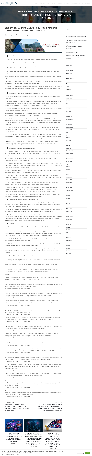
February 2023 (69, 177)
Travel (67, 86)
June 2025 (68, 103)
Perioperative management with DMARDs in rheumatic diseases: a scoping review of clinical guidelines (76, 57)
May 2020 (68, 250)
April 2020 (68, 253)
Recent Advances (70, 78)
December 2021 (69, 214)
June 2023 (68, 166)
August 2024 (69, 129)
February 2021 (69, 240)
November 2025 (69, 95)
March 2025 (68, 111)
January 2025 (69, 116)
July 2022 (68, 195)
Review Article (69, 81)
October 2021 (69, 219)
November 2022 (69, 185)
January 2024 (69, 148)
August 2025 (69, 98)
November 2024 (69, 122)
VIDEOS (48, 3)
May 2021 (68, 232)
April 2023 (68, 171)
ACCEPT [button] (87, 452)
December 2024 (69, 119)
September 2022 (69, 190)
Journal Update (69, 70)
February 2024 (69, 145)
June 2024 (68, 135)
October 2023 (69, 156)
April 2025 (68, 108)
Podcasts (42, 3)
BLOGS (53, 3)
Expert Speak (69, 65)
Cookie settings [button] (80, 453)
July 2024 (68, 132)
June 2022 (68, 198)
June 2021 (68, 229)
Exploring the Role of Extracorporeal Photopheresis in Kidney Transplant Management (74, 46)
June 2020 (68, 248)
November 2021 (69, 216)
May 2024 (68, 137)
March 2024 (68, 143)
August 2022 (69, 193)
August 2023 (69, 161)
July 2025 (68, 100)
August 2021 (69, 224)
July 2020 (68, 245)
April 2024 (68, 140)
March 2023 (68, 174)
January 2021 (69, 243)
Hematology (69, 68)
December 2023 (69, 150)
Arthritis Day (86, 3)
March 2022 (68, 206)
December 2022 (69, 182)
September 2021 (69, 222)
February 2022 (69, 208)
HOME (36, 3)
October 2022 (69, 187)
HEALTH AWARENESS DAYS (73, 3)
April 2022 (68, 203)
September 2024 (69, 127)
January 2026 (69, 93)
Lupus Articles (69, 73)
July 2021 (68, 227)
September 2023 (69, 158)
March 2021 (68, 237)
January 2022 (69, 211)
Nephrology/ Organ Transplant (72, 76)
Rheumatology (21, 35)
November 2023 (69, 153)
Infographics (61, 3)
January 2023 (69, 179)
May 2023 (68, 169)
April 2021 (68, 235)
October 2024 (69, 124)
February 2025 (69, 114)
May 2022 (68, 200)
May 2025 (68, 106)
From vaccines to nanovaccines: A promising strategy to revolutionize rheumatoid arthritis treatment (14, 437)
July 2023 (68, 164)
